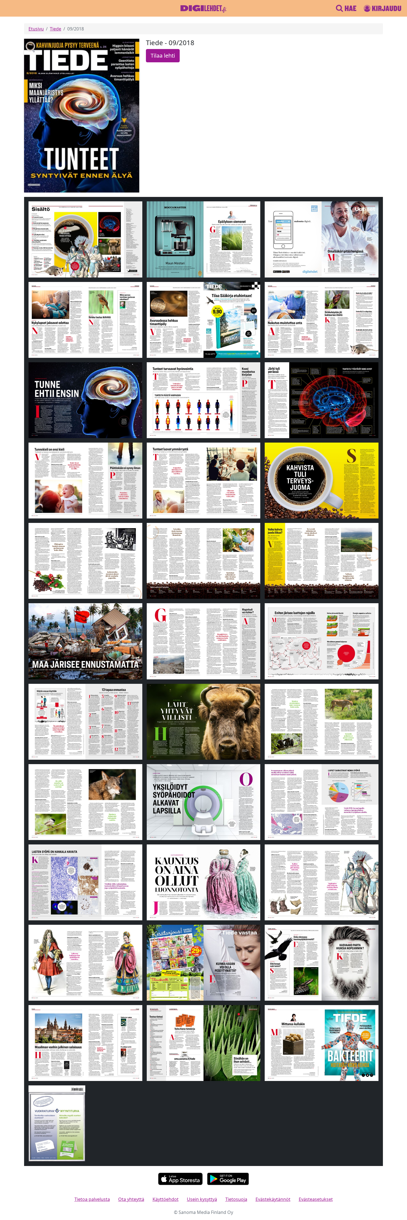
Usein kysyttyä (202, 1199)
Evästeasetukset (316, 1199)
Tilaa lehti (163, 55)
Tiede (55, 29)
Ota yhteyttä (131, 1199)
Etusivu (36, 29)
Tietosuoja (236, 1199)
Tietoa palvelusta (92, 1199)
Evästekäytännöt (273, 1199)
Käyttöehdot (166, 1199)
